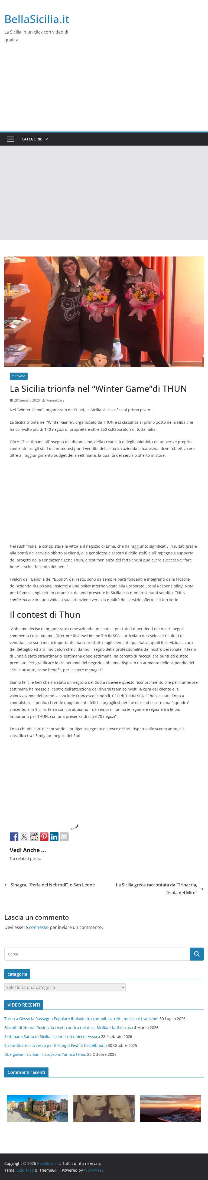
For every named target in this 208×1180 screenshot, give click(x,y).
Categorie (32, 139)
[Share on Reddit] (34, 836)
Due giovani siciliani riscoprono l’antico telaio (45, 1054)
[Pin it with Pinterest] (44, 836)
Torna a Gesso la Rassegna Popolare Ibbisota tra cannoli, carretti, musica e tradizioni (81, 1018)
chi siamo (18, 376)
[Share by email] (64, 836)
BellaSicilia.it (36, 18)
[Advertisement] (104, 91)
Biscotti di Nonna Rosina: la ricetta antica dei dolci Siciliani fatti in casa (68, 1027)
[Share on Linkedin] (54, 836)
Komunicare (55, 400)
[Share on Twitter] (24, 836)
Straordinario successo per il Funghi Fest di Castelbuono (55, 1045)
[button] (45, 139)
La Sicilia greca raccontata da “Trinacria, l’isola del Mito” (156, 889)
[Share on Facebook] (14, 836)
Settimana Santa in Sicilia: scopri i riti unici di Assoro (52, 1036)
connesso (39, 927)
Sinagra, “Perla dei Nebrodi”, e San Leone (53, 885)
